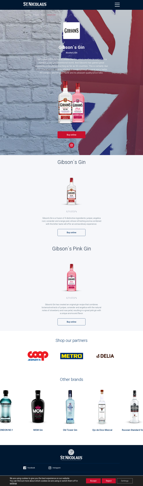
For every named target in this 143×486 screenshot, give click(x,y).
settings (13, 483)
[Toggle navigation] (117, 5)
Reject (109, 481)
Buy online (71, 135)
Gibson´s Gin (51, 15)
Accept (93, 481)
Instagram (57, 468)
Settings (124, 481)
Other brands (71, 379)
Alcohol (43, 15)
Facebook (31, 468)
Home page (27, 15)
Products (36, 15)
